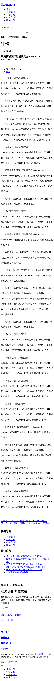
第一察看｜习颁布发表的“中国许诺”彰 (24, 556)
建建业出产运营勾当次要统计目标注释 (24, 569)
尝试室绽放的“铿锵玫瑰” (17, 572)
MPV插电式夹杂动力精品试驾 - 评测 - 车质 (26, 567)
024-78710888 (7, 27)
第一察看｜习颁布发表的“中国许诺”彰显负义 (30, 523)
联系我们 (5, 608)
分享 (8, 71)
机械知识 (5, 637)
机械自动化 (6, 643)
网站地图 (38, 654)
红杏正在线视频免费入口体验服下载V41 (28, 520)
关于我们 (5, 632)
